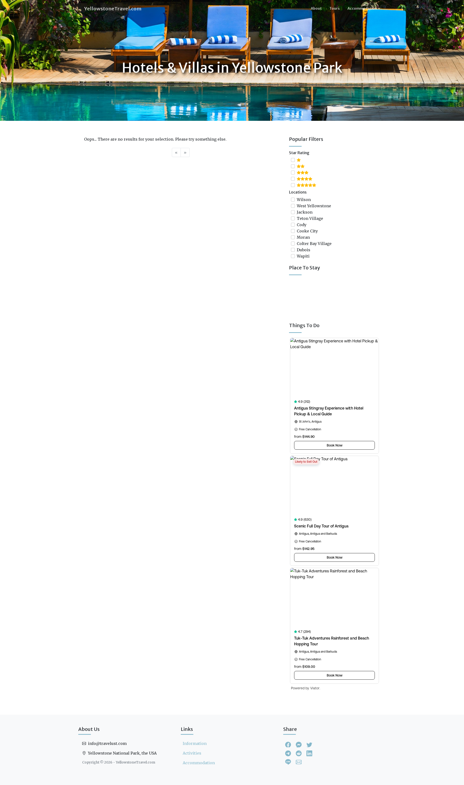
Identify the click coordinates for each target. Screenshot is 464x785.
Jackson (304, 212)
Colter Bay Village (314, 243)
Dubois (303, 249)
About (316, 8)
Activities (192, 753)
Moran (303, 237)
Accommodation (199, 762)
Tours (334, 8)
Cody (301, 224)
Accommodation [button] (362, 8)
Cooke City (307, 231)
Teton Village (310, 218)
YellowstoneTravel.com (112, 9)
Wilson (304, 199)
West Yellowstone (314, 205)
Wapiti (303, 256)
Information (195, 743)
